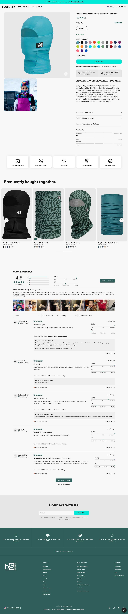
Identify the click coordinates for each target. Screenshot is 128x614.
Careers (45, 585)
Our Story (45, 566)
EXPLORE (39, 7)
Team (44, 575)
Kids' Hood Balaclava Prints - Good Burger (53, 470)
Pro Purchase (80, 588)
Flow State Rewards (77, 2)
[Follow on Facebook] (109, 608)
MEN (19, 7)
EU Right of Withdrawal (83, 591)
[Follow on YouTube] (118, 608)
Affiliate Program (47, 588)
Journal (45, 578)
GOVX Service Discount (83, 585)
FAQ (116, 572)
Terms (53, 609)
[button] (80, 56)
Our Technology (47, 569)
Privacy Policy (60, 609)
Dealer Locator (46, 594)
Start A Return (81, 575)
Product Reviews (119, 575)
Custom (45, 572)
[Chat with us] (124, 610)
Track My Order (81, 572)
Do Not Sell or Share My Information (74, 609)
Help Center (118, 569)
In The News (46, 591)
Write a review (107, 281)
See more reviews (64, 480)
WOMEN (26, 7)
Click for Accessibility (64, 551)
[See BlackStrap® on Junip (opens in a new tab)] (68, 484)
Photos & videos (86, 315)
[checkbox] (87, 316)
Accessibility (47, 609)
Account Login (81, 569)
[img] (36, 290)
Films (44, 582)
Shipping (79, 578)
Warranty (79, 582)
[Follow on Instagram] (114, 608)
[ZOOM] (66, 74)
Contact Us (118, 566)
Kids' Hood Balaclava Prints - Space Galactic (54, 336)
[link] (82, 18)
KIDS (32, 7)
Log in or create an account (86, 66)
